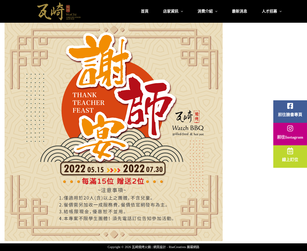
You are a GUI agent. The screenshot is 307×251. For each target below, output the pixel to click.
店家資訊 (170, 11)
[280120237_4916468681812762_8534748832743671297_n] (113, 132)
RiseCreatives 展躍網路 (184, 247)
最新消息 (239, 11)
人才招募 (269, 11)
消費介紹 (205, 11)
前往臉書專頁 (290, 114)
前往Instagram (290, 137)
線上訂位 (290, 159)
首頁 (145, 11)
